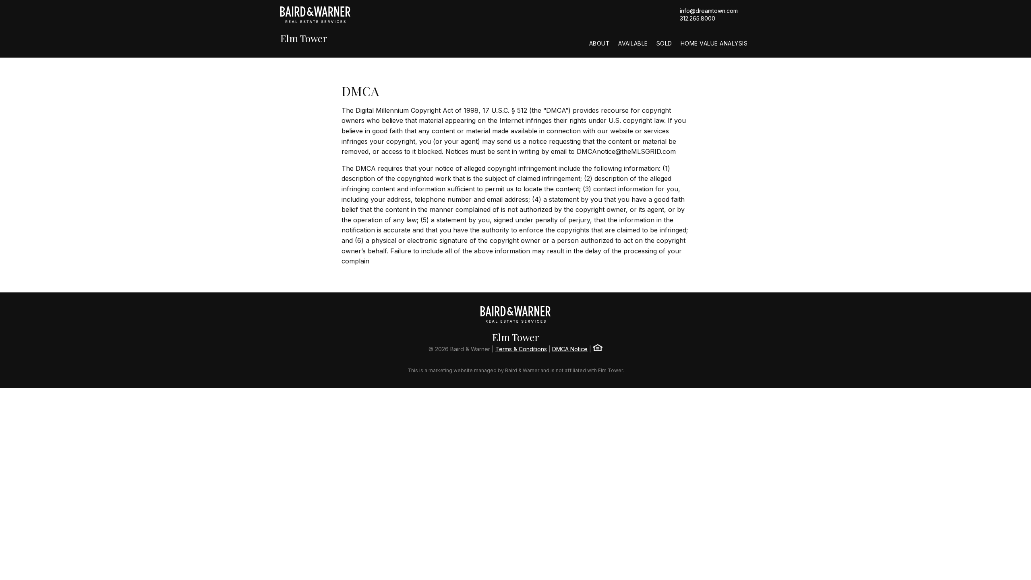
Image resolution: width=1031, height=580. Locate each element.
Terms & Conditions (521, 349)
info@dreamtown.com (709, 10)
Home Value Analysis (714, 43)
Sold (664, 43)
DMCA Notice (570, 349)
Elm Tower (303, 38)
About (599, 43)
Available (633, 43)
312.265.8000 (697, 18)
